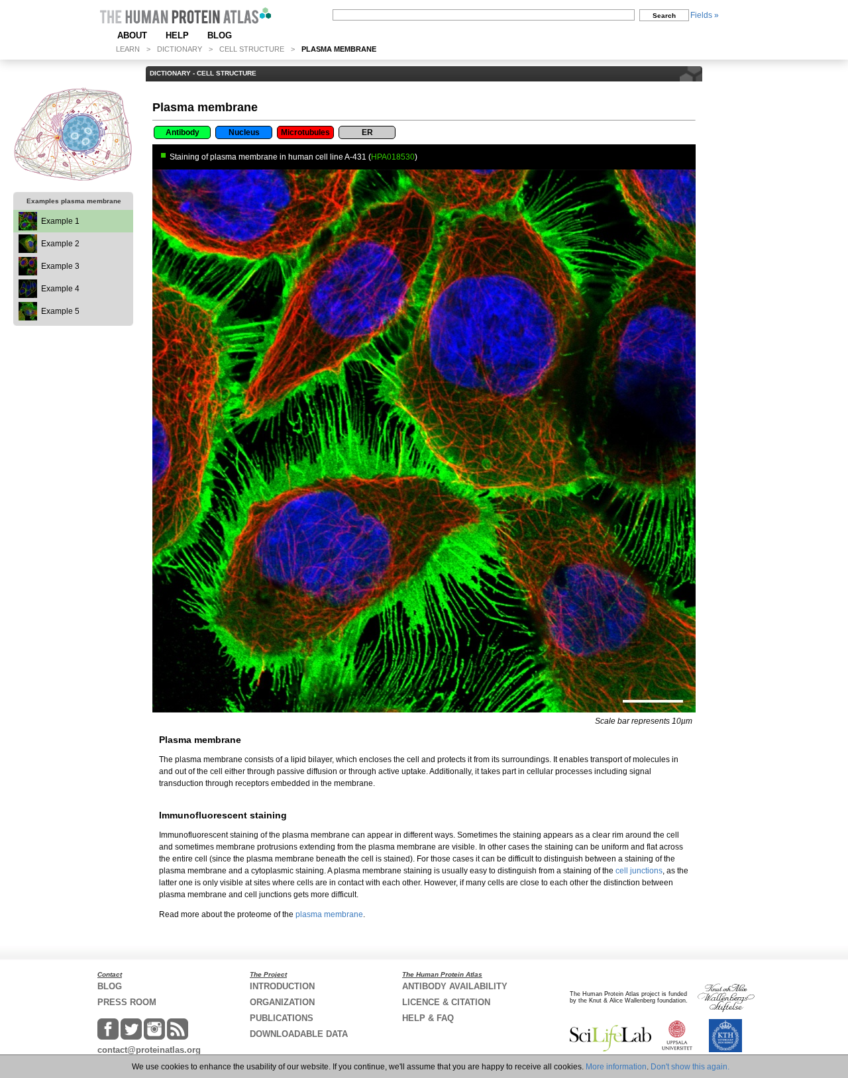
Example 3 (60, 266)
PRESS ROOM (126, 1002)
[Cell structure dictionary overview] (73, 134)
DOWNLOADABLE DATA (299, 1034)
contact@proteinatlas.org (149, 1050)
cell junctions (638, 870)
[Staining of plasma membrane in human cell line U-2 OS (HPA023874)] (28, 250)
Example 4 (60, 288)
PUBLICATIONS (281, 1018)
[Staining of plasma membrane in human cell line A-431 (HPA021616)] (28, 272)
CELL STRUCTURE (251, 49)
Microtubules (305, 132)
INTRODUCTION (282, 986)
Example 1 (60, 221)
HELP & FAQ (428, 1018)
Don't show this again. (690, 1066)
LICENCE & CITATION (446, 1002)
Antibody (182, 132)
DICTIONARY (179, 49)
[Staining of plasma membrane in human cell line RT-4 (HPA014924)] (28, 295)
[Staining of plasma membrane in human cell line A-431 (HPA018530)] (28, 227)
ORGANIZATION (282, 1002)
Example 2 (60, 243)
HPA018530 (393, 157)
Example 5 (60, 311)
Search (664, 15)
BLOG (219, 35)
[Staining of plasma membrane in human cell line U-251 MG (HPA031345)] (28, 317)
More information (616, 1066)
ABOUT (132, 35)
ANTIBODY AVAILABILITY (454, 986)
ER (367, 132)
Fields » (704, 15)
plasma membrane (329, 914)
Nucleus (244, 132)
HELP (177, 35)
